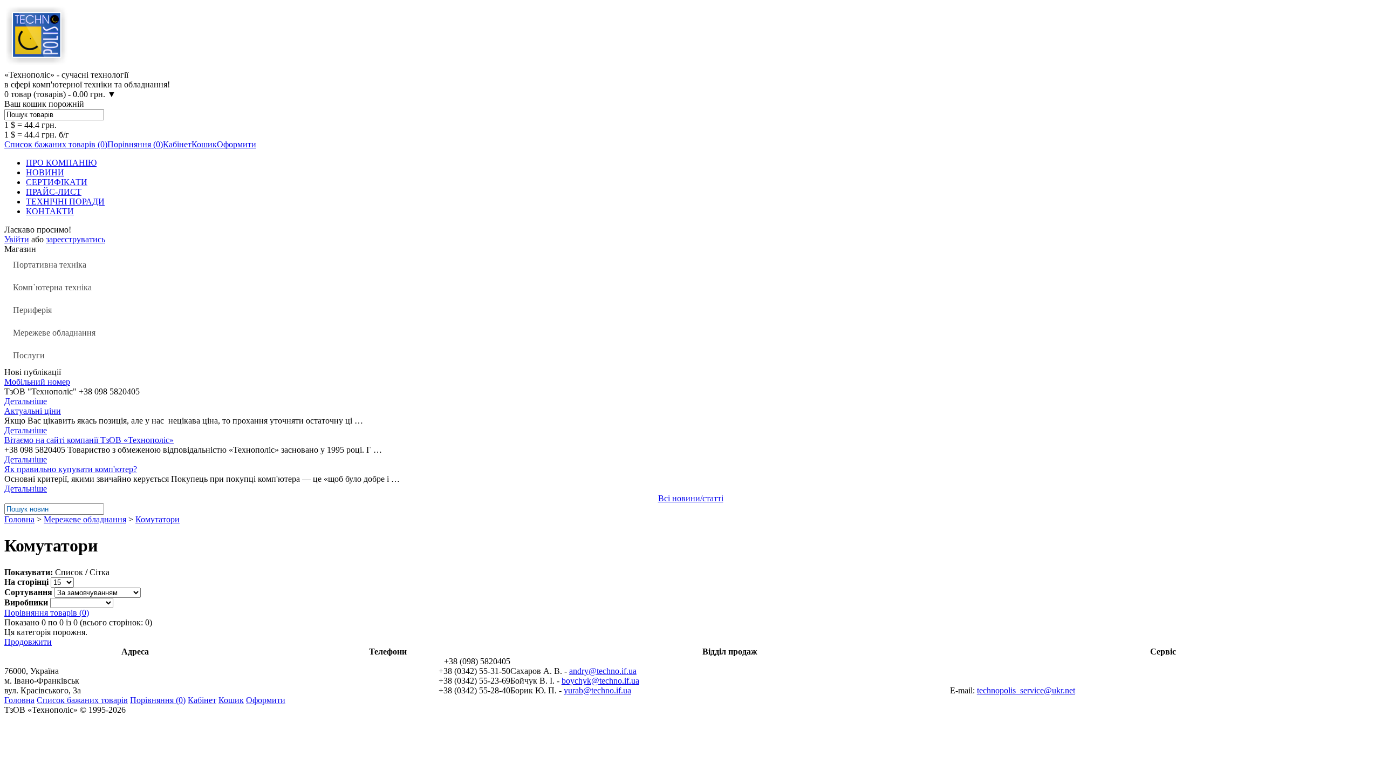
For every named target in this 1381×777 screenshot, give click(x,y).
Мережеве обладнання (54, 332)
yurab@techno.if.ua (597, 690)
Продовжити (28, 641)
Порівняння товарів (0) (46, 612)
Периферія (32, 310)
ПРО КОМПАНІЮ (61, 162)
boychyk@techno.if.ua (600, 680)
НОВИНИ (45, 172)
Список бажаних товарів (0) (55, 144)
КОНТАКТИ (50, 211)
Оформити (236, 144)
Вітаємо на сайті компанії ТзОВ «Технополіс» (89, 440)
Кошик (204, 144)
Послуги (29, 355)
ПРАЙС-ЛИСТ (53, 191)
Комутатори (157, 519)
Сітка (100, 572)
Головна (19, 519)
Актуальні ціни (32, 410)
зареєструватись (75, 239)
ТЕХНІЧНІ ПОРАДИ (65, 201)
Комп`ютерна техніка (52, 287)
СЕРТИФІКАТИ (56, 182)
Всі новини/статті (690, 498)
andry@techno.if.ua (603, 671)
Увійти (16, 239)
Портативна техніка (49, 264)
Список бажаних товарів (82, 700)
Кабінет (177, 144)
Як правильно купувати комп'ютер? (70, 469)
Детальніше (25, 401)
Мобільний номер (37, 381)
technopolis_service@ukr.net (1026, 690)
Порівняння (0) (135, 144)
